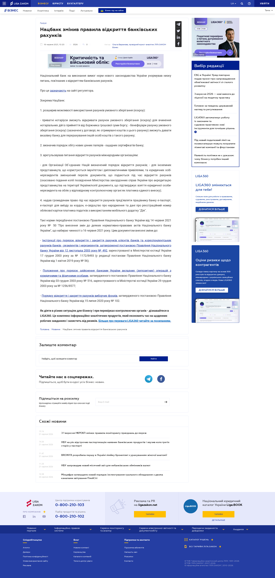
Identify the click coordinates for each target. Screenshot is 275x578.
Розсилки (128, 556)
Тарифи (150, 514)
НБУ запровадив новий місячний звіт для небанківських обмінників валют (105, 465)
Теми (267, 10)
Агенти (26, 548)
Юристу (58, 3)
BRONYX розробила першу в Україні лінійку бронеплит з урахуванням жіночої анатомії (114, 454)
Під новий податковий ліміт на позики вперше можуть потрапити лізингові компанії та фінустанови (214, 143)
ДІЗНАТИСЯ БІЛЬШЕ (212, 209)
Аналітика (43, 10)
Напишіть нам (130, 552)
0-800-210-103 (69, 505)
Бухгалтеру (75, 3)
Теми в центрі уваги (83, 561)
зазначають (58, 90)
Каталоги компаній (82, 556)
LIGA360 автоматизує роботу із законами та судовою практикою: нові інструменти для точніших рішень (214, 124)
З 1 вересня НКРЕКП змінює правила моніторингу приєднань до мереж (104, 432)
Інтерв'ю (58, 10)
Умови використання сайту (35, 561)
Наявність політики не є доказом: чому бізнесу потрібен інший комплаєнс (214, 159)
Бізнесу (43, 3)
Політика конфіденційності (35, 556)
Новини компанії (81, 548)
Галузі (43, 23)
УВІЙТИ (154, 359)
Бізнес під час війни (114, 10)
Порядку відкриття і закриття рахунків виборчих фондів (79, 295)
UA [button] (232, 3)
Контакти (128, 561)
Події (72, 10)
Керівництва (79, 552)
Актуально (87, 10)
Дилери (26, 552)
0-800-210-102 (69, 516)
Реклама (27, 565)
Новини (27, 10)
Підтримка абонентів (134, 548)
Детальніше (218, 520)
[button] (4, 3)
